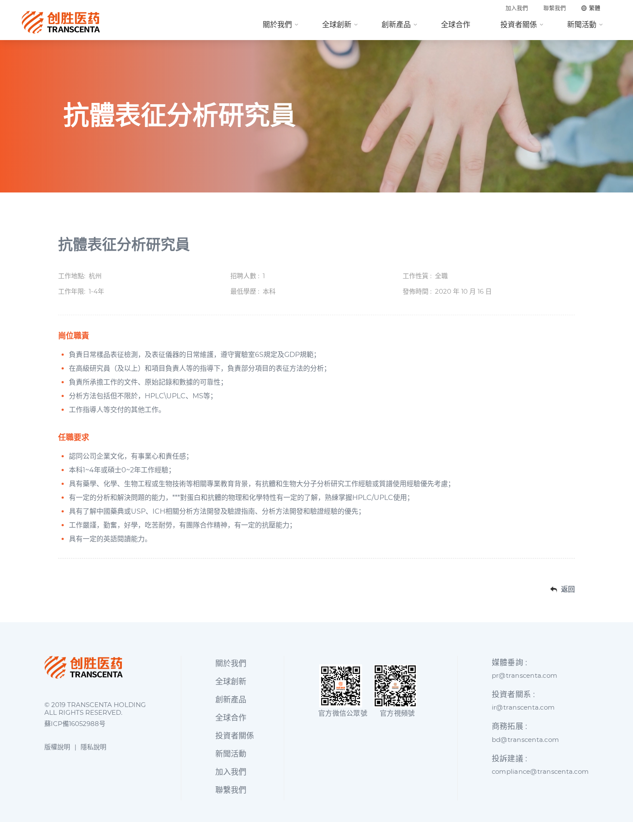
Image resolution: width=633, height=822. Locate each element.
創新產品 (396, 24)
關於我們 (277, 24)
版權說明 (57, 747)
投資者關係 (518, 24)
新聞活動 (581, 24)
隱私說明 (93, 747)
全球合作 (455, 24)
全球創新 (336, 24)
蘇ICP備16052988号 (75, 724)
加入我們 (517, 8)
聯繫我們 (554, 8)
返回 (568, 589)
